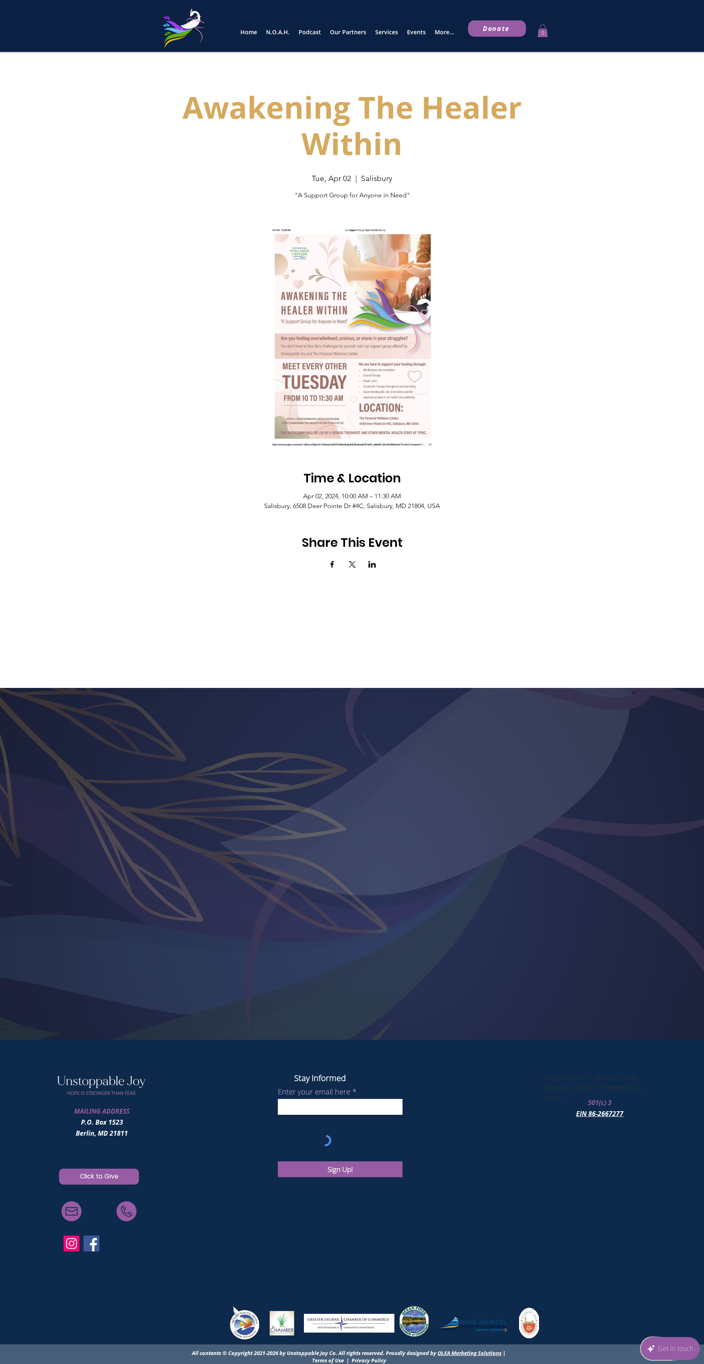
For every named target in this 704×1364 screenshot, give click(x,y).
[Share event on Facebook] (332, 564)
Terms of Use (328, 1360)
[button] (542, 30)
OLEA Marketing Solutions (470, 1353)
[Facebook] (91, 1243)
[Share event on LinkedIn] (372, 564)
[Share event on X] (352, 564)
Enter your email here (314, 1091)
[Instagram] (71, 1243)
